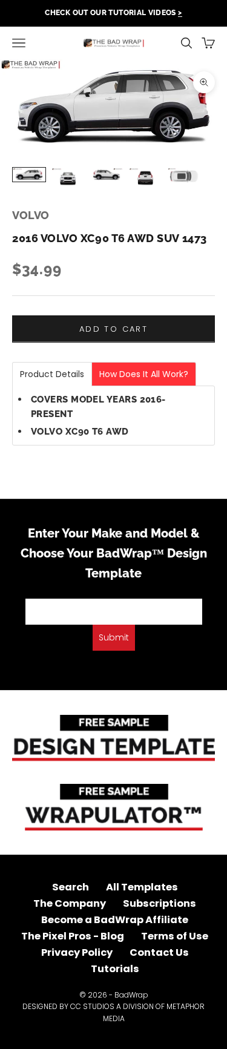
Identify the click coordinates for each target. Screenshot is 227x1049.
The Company (69, 903)
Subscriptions (159, 903)
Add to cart (113, 329)
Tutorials (115, 969)
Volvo (31, 215)
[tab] (52, 374)
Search (70, 887)
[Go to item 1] (29, 174)
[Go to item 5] (184, 176)
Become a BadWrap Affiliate (114, 920)
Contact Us (159, 952)
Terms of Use (174, 936)
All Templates (142, 887)
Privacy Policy (77, 952)
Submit (114, 637)
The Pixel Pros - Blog (72, 936)
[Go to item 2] (68, 177)
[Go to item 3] (106, 174)
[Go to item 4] (145, 177)
